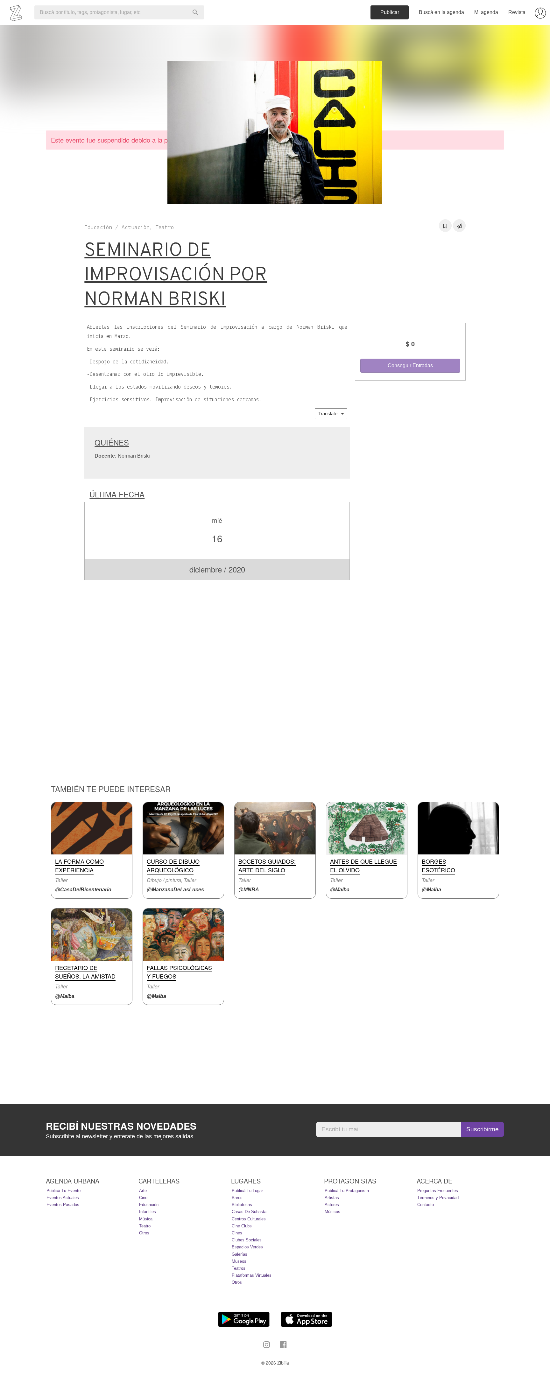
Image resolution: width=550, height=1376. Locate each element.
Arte (143, 1190)
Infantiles (147, 1211)
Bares (237, 1197)
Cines (237, 1233)
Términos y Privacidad (438, 1197)
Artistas (332, 1197)
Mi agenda (486, 12)
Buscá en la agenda (441, 12)
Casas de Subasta (249, 1211)
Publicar (389, 12)
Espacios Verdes (247, 1247)
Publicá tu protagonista (347, 1190)
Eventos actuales (62, 1197)
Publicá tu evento (63, 1190)
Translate (329, 413)
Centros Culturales (249, 1219)
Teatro (145, 1226)
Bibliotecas (242, 1204)
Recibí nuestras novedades (121, 1126)
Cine (143, 1197)
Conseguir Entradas (410, 365)
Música (145, 1219)
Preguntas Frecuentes (437, 1190)
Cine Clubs (242, 1226)
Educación (149, 1204)
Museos (239, 1261)
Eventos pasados (62, 1204)
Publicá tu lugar (247, 1190)
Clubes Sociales (247, 1240)
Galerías (239, 1254)
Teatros (238, 1268)
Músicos (332, 1211)
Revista (516, 12)
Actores (332, 1204)
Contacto (425, 1204)
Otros (144, 1233)
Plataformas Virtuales (251, 1275)
